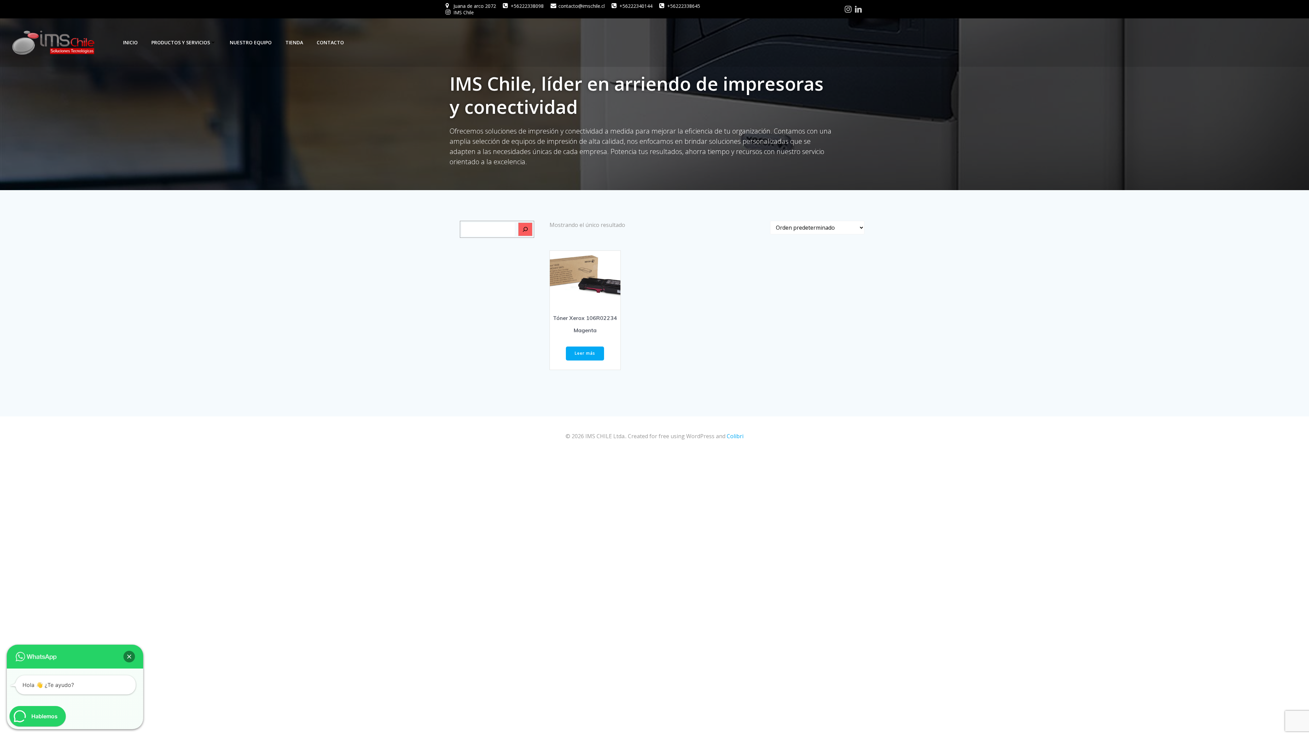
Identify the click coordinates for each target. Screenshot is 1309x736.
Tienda (294, 42)
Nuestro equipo (251, 42)
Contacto (330, 42)
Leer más (585, 353)
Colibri (735, 436)
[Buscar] (525, 229)
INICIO (130, 42)
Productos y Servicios (180, 42)
